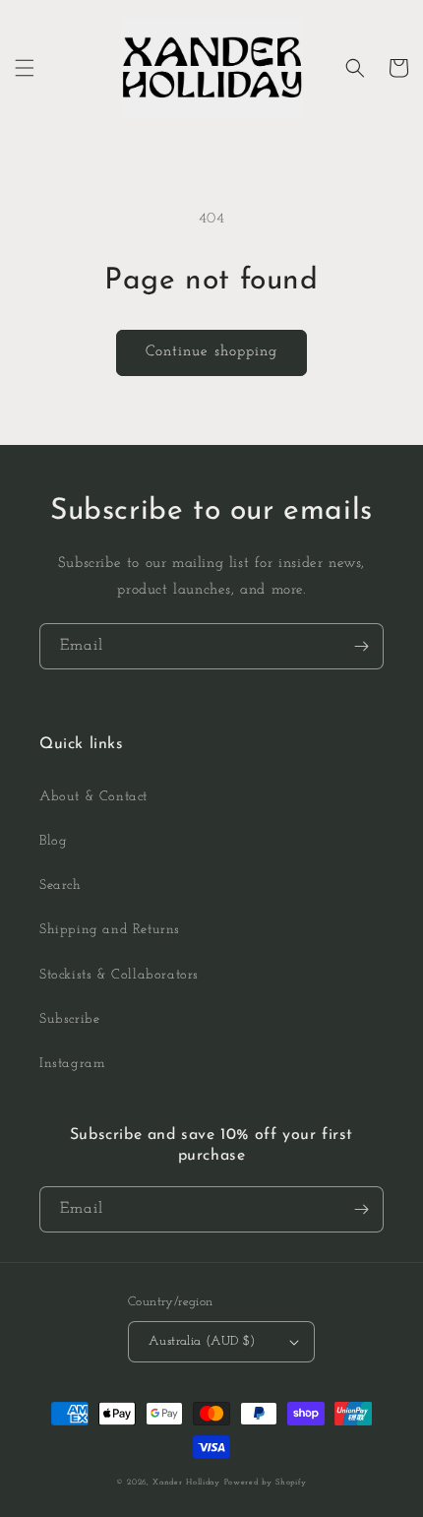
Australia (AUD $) (202, 1341)
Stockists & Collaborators (119, 975)
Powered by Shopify (266, 1482)
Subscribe (69, 1019)
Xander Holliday (186, 1482)
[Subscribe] (361, 646)
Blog (53, 841)
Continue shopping (211, 352)
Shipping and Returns (109, 929)
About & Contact (93, 797)
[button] (24, 68)
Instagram (72, 1063)
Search (60, 885)
